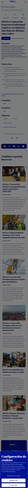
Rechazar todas (13, 480)
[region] (14, 469)
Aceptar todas (13, 485)
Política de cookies (10, 471)
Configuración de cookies (13, 475)
